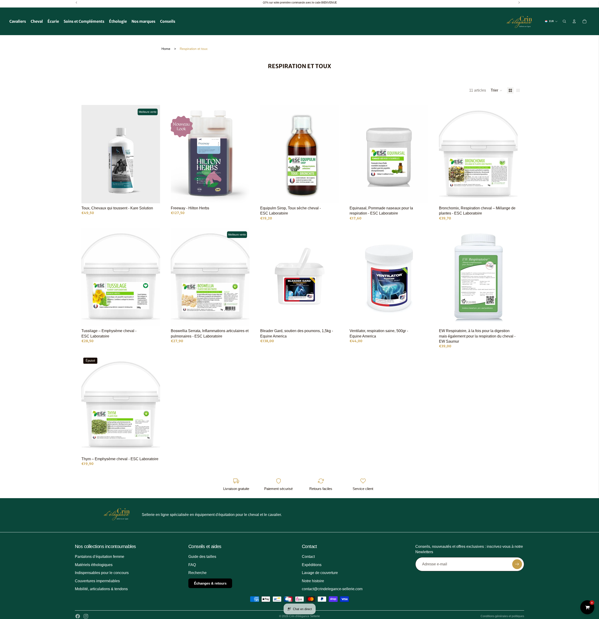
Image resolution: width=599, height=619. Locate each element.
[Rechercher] (564, 21)
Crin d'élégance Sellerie (304, 616)
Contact (308, 557)
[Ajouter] (153, 196)
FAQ (192, 565)
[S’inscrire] (517, 564)
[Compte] (574, 21)
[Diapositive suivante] (511, 277)
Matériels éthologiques (94, 565)
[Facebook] (77, 616)
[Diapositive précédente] (446, 277)
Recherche (197, 573)
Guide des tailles (202, 557)
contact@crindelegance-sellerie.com (332, 589)
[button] (496, 90)
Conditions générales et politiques (502, 616)
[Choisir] (242, 196)
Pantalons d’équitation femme (99, 557)
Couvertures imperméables (97, 581)
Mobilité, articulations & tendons (101, 589)
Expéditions (311, 565)
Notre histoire (313, 581)
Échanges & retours (210, 583)
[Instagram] (86, 616)
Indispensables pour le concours (102, 573)
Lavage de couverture (320, 573)
